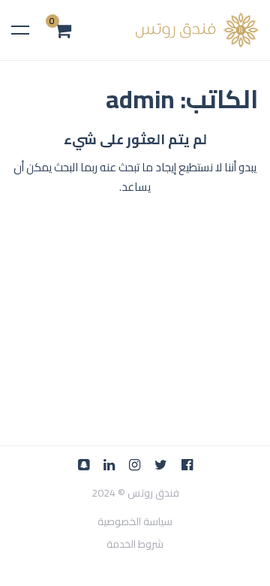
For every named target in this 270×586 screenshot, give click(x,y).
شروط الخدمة (135, 544)
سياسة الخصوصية (135, 521)
